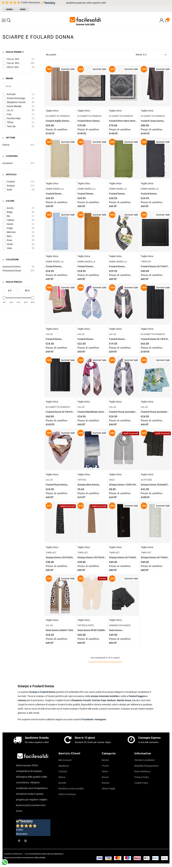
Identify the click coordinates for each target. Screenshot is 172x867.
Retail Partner (58, 854)
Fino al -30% (13, 59)
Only (9, 114)
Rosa (9, 240)
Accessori (8, 163)
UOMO (23, 9)
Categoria (12, 156)
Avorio (10, 208)
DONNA (9, 9)
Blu (8, 216)
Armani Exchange (16, 98)
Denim (10, 224)
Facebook (87, 719)
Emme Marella (14, 106)
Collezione (12, 259)
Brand (9, 78)
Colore (10, 201)
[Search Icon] (9, 20)
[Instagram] (26, 841)
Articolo (11, 174)
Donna (6, 144)
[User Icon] (162, 20)
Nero (9, 236)
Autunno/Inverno (11, 266)
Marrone (11, 232)
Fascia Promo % (15, 52)
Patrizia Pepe (13, 118)
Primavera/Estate (12, 270)
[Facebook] (19, 841)
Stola (9, 189)
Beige (9, 212)
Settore (10, 137)
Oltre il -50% (13, 67)
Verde (10, 244)
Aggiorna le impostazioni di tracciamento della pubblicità (24, 857)
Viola (9, 248)
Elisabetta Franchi (16, 102)
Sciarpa (11, 185)
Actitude (11, 94)
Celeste (10, 220)
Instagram (100, 719)
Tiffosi (10, 122)
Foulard (11, 181)
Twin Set (11, 126)
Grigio (10, 228)
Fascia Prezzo (14, 282)
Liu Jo (10, 110)
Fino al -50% (13, 63)
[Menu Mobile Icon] (4, 20)
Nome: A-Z (141, 54)
